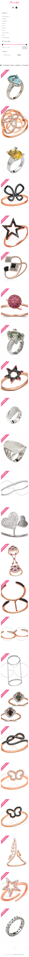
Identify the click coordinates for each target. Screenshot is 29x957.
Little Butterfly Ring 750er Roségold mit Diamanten (14, 775)
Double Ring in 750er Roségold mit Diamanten (14, 629)
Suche (19, 54)
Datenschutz (21, 954)
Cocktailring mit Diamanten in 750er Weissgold (14, 338)
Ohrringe (4, 28)
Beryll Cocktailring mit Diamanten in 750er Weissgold (14, 155)
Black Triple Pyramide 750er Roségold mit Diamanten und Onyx (15, 265)
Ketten (3, 26)
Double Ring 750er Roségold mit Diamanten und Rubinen (14, 557)
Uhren (3, 35)
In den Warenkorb (14, 167)
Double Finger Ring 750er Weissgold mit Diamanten (14, 484)
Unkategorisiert (5, 16)
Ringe (3, 30)
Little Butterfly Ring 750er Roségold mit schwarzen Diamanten (14, 812)
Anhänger (4, 19)
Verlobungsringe (6, 37)
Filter (24, 47)
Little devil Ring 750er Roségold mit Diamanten (14, 848)
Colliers (3, 23)
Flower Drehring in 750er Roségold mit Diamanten (14, 702)
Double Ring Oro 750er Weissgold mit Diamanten (14, 666)
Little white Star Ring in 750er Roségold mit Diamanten (14, 885)
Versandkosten (15, 89)
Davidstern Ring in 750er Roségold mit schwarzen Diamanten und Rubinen (15, 374)
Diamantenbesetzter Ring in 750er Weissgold (14, 448)
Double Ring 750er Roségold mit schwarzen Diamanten (14, 593)
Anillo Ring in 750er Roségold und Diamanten (14, 119)
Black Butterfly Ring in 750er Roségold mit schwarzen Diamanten (14, 192)
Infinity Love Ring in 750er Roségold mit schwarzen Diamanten (14, 739)
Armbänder (4, 21)
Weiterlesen (14, 92)
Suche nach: (4, 51)
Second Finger (5, 33)
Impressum (16, 954)
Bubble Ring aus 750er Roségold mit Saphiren (14, 301)
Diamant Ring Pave (14, 411)
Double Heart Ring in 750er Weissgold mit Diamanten (14, 520)
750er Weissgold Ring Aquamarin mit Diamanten (14, 84)
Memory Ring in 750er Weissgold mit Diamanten (14, 923)
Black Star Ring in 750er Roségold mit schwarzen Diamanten (14, 228)
